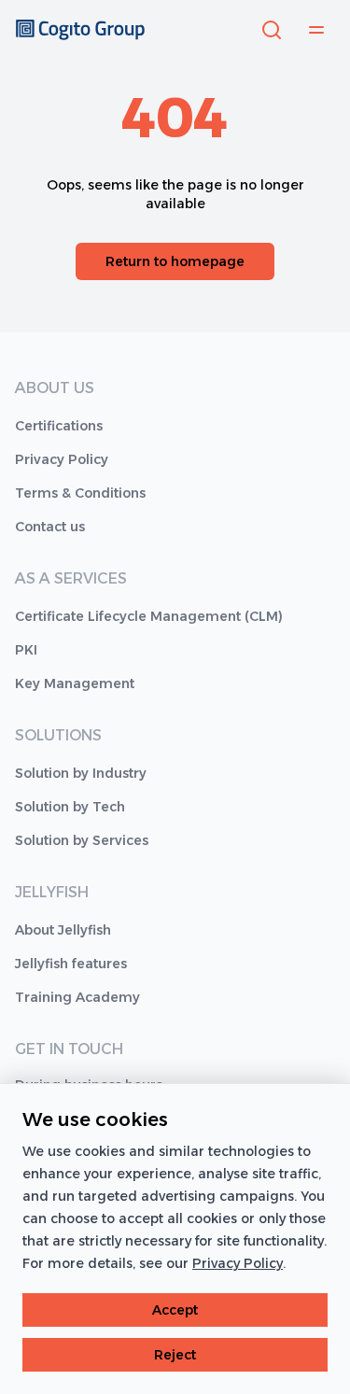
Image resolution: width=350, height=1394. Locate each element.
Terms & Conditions (80, 493)
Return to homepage (175, 261)
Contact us (50, 526)
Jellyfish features (71, 963)
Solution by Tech (70, 806)
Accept (175, 1310)
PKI (26, 649)
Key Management (74, 683)
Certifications (59, 425)
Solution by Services (81, 840)
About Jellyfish (63, 930)
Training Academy (77, 997)
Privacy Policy (61, 459)
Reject (175, 1354)
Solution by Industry (81, 773)
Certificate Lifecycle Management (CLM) (149, 616)
